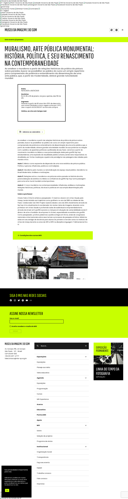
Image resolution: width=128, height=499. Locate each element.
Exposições (41, 362)
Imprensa (40, 484)
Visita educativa (43, 373)
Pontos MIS (41, 415)
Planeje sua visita (43, 367)
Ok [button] (7, 490)
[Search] (85, 346)
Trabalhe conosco (44, 473)
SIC (1, 496)
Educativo (41, 410)
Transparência (42, 457)
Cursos (39, 394)
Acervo (40, 404)
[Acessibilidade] (116, 30)
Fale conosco (42, 478)
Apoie (39, 420)
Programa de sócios (44, 441)
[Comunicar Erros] (39, 9)
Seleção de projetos (44, 436)
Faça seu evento (43, 462)
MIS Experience (43, 399)
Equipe (39, 468)
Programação (42, 389)
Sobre (39, 431)
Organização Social (44, 452)
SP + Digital (4, 3)
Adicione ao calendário (31, 132)
